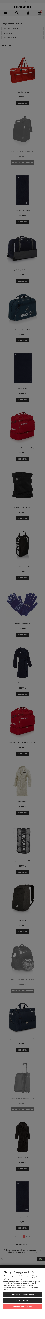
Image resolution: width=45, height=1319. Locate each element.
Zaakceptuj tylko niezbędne (22, 1294)
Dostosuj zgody (22, 1300)
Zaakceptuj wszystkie (22, 1306)
